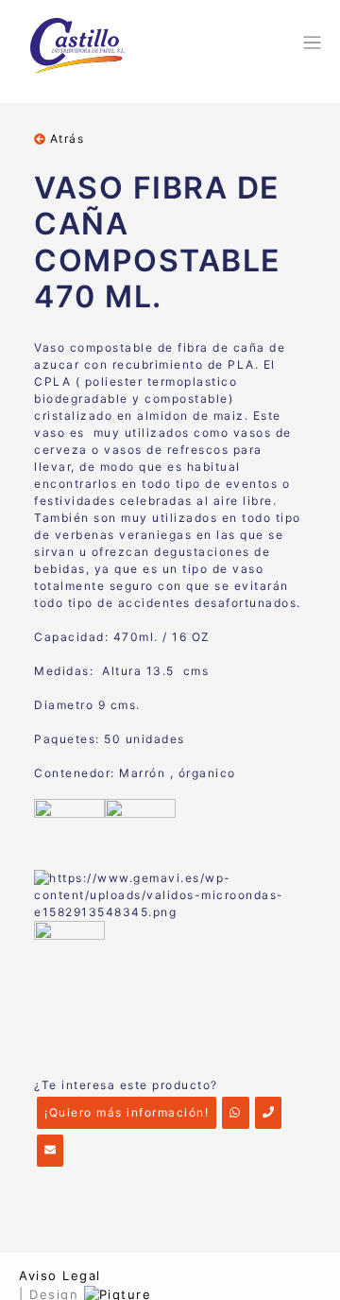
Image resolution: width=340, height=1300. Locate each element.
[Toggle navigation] (309, 42)
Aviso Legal (60, 1275)
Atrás (64, 138)
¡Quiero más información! (126, 1112)
